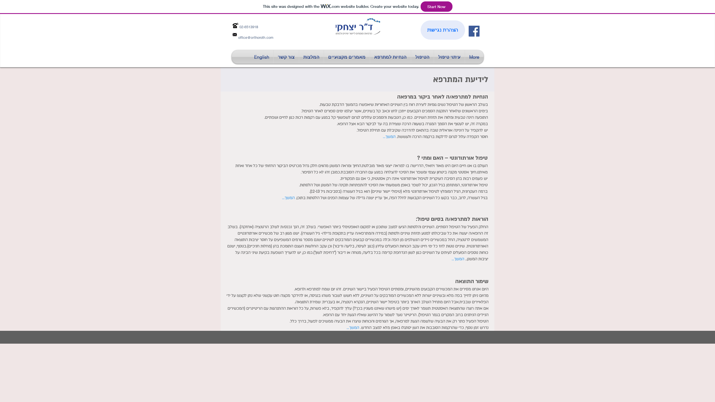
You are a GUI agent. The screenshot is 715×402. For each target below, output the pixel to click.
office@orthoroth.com (255, 37)
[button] (347, 57)
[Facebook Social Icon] (474, 31)
